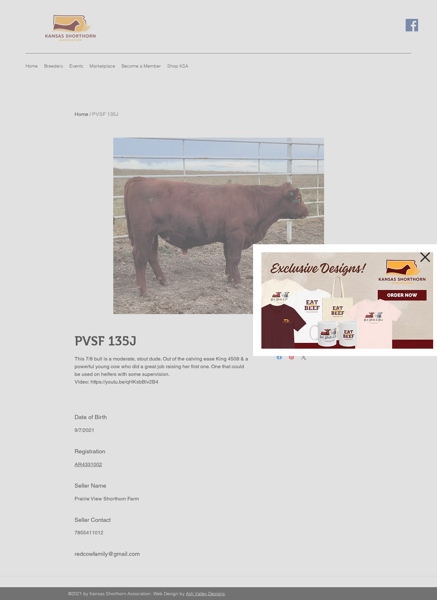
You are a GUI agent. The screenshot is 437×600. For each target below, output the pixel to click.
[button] (425, 257)
